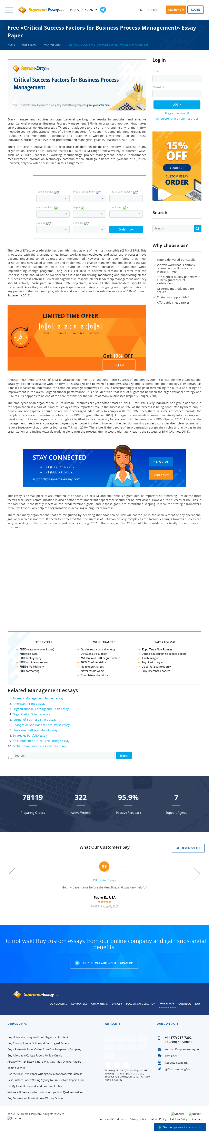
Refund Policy (158, 1119)
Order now (176, 9)
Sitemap (196, 1119)
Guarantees (79, 1003)
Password (158, 86)
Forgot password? (177, 113)
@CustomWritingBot (177, 1069)
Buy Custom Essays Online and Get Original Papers (38, 1043)
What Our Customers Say (105, 847)
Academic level (44, 207)
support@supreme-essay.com (56, 479)
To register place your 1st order (177, 118)
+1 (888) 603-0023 (59, 472)
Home (140, 10)
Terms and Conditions (112, 1119)
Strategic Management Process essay (38, 698)
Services (153, 10)
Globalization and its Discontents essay (39, 746)
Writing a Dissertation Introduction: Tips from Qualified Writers (45, 1092)
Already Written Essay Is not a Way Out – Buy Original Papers (44, 1061)
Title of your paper (120, 191)
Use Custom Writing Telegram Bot (108, 963)
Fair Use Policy (179, 1119)
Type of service (44, 191)
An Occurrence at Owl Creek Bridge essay (41, 741)
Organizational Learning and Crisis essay (41, 709)
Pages (76, 207)
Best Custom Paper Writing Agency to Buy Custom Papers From (46, 1080)
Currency (78, 222)
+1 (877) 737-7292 (81, 10)
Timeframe (115, 207)
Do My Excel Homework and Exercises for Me (35, 1086)
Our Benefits (58, 1003)
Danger (117, 1003)
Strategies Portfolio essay (30, 735)
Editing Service (16, 1068)
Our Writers (99, 1003)
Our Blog (184, 1003)
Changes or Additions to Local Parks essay (41, 725)
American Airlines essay (29, 704)
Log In (177, 104)
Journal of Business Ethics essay (34, 719)
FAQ (197, 1003)
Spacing (40, 222)
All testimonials (188, 848)
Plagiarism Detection (140, 1003)
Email (155, 71)
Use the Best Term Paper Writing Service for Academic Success (45, 1074)
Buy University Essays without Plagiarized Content (38, 1037)
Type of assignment (84, 191)
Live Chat (162, 461)
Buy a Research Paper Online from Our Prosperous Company (44, 1049)
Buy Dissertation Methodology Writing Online (35, 1098)
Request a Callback (176, 1062)
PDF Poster (100, 880)
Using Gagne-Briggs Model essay (35, 730)
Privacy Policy (137, 1119)
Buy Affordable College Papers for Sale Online (35, 1055)
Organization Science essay (31, 714)
